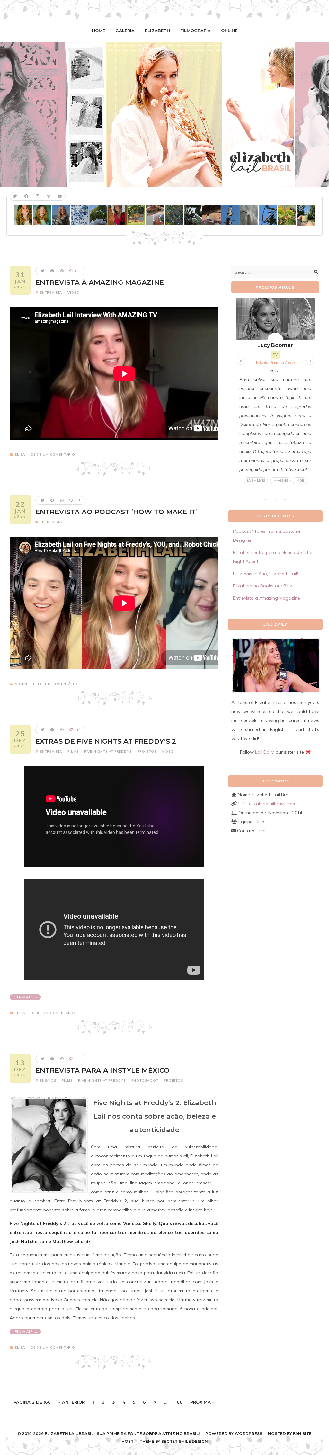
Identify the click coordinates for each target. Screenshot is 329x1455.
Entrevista (51, 292)
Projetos (146, 751)
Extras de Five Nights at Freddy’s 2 (105, 741)
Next (309, 360)
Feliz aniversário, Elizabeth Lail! (265, 573)
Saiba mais (255, 480)
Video (73, 292)
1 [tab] (269, 501)
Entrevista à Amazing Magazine (99, 282)
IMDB (300, 480)
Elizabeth (157, 30)
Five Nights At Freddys (108, 751)
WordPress (248, 1433)
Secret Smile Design (184, 1441)
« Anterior (71, 1402)
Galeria (125, 30)
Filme (72, 751)
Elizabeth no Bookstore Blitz (262, 586)
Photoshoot (144, 1080)
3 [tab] (288, 501)
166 (178, 1402)
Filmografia (195, 30)
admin (21, 684)
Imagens (280, 480)
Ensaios (48, 1080)
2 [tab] (278, 501)
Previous (240, 360)
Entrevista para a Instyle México (102, 1070)
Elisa (20, 454)
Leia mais (23, 997)
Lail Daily (264, 752)
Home (98, 30)
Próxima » (202, 1402)
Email (262, 831)
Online (229, 30)
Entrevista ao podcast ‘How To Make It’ (116, 512)
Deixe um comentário (53, 454)
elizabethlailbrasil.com (272, 804)
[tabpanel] (275, 391)
